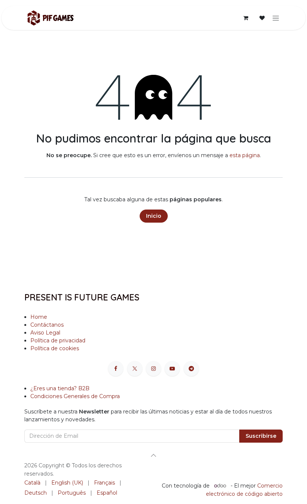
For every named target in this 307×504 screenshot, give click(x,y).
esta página (245, 155)
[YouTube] (172, 368)
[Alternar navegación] (276, 18)
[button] (153, 455)
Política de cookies (55, 348)
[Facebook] (115, 368)
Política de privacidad (57, 340)
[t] (191, 368)
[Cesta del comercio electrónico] (245, 18)
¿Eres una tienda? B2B (59, 388)
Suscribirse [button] (261, 436)
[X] (134, 368)
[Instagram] (153, 368)
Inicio (153, 216)
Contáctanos (47, 324)
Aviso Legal (45, 332)
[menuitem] (32, 483)
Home (38, 317)
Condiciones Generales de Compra (75, 396)
